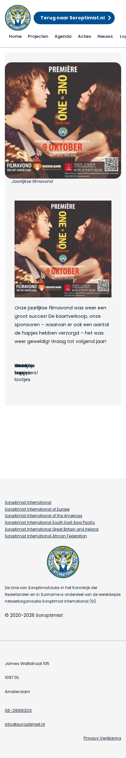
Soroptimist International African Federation (46, 536)
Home (15, 36)
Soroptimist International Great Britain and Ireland (52, 529)
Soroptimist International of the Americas (43, 515)
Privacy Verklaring (102, 738)
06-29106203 (18, 710)
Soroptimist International (28, 502)
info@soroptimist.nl (25, 724)
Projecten (38, 36)
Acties (84, 36)
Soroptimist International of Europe (37, 509)
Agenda (63, 36)
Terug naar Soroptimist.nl (72, 18)
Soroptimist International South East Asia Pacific (50, 522)
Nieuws (105, 36)
